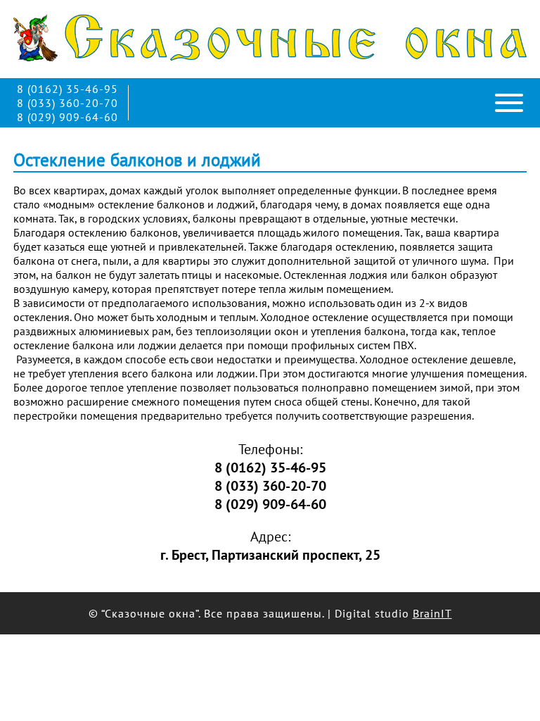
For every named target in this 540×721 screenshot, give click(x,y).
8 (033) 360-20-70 (67, 103)
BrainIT (432, 613)
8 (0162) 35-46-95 (67, 89)
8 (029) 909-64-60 (67, 117)
